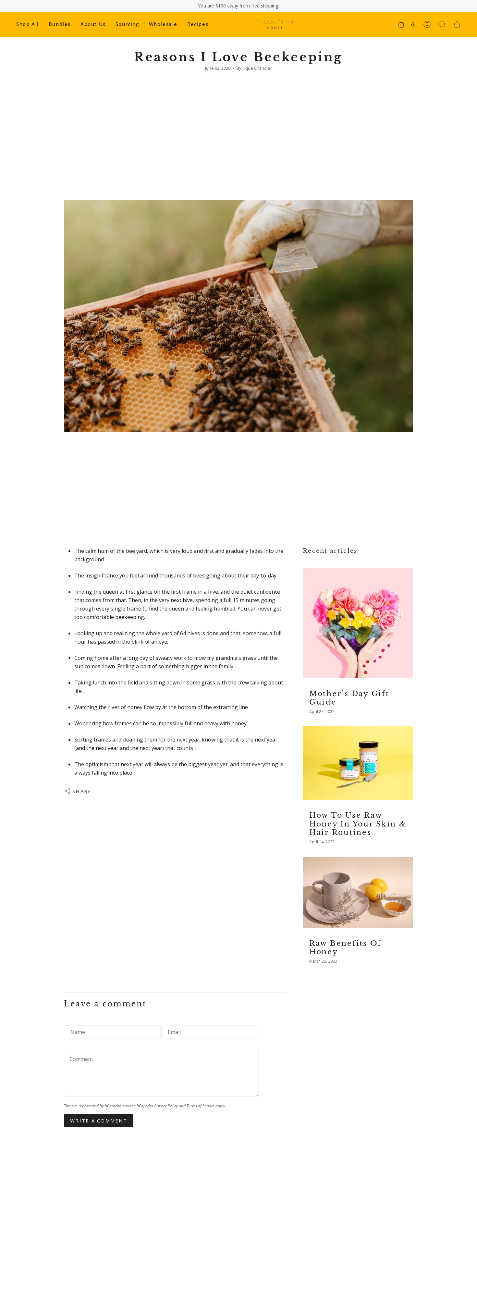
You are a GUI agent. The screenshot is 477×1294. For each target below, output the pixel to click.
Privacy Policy (166, 1106)
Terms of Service (200, 1106)
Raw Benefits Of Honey (345, 947)
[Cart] (456, 24)
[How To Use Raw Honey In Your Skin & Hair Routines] (358, 763)
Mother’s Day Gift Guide (349, 697)
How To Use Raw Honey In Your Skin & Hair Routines (357, 824)
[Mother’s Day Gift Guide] (358, 623)
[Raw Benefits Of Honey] (358, 892)
